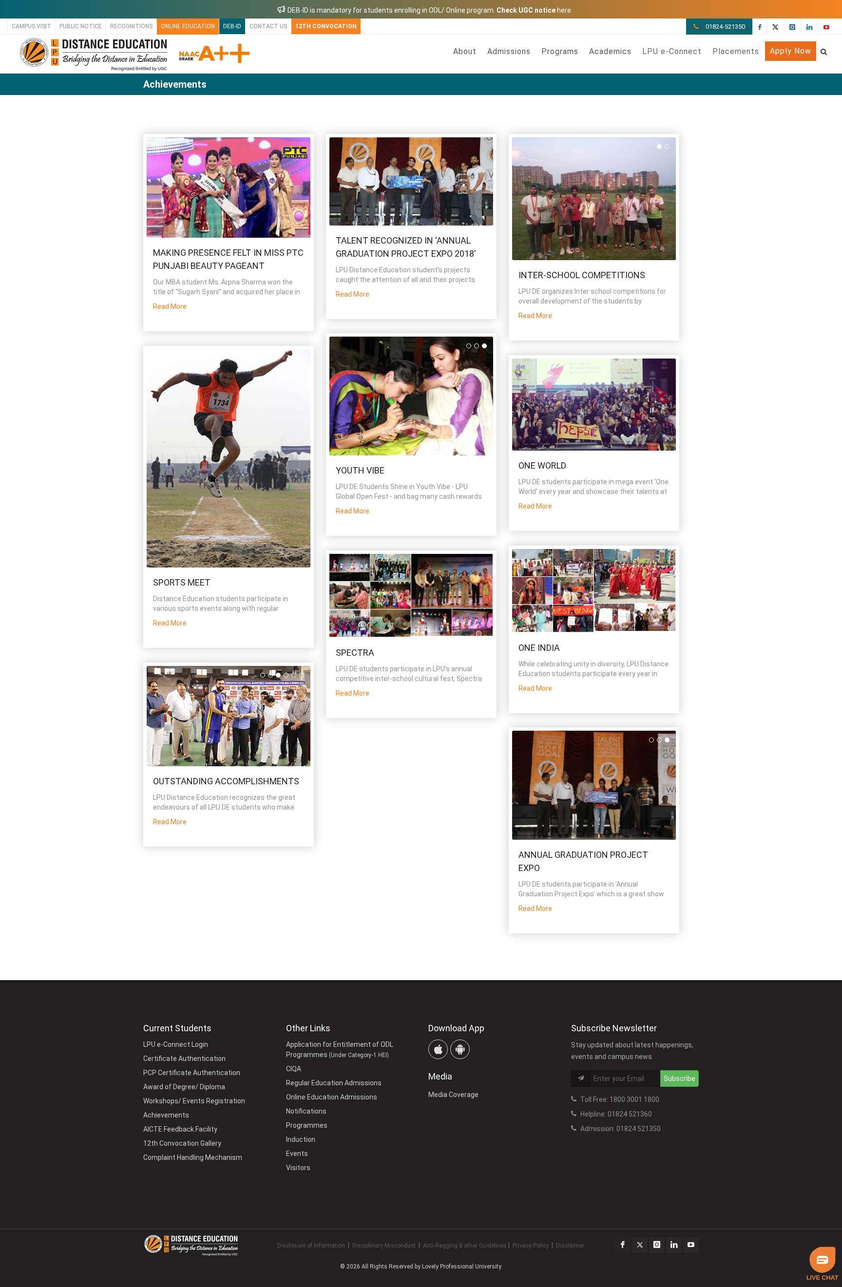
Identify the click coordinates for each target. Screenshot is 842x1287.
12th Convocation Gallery (182, 1143)
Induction (300, 1139)
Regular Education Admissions (334, 1083)
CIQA (293, 1069)
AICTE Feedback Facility (180, 1129)
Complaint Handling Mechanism (192, 1157)
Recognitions (131, 26)
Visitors (298, 1168)
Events (297, 1153)
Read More (170, 306)
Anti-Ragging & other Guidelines (465, 1245)
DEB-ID (232, 26)
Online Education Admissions (331, 1097)
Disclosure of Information (311, 1245)
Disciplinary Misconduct (384, 1245)
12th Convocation (326, 26)
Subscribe (679, 1078)
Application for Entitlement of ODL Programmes (339, 1050)
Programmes (306, 1125)
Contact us (268, 26)
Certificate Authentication (184, 1058)
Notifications (306, 1111)
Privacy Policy (531, 1245)
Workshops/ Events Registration (194, 1101)
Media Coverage (453, 1094)
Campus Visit (31, 26)
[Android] (460, 1049)
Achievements (166, 1115)
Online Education (188, 26)
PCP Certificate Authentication (191, 1073)
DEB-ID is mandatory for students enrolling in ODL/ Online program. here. (429, 10)
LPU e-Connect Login (175, 1044)
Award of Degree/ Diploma (184, 1087)
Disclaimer (570, 1245)
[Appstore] (438, 1049)
